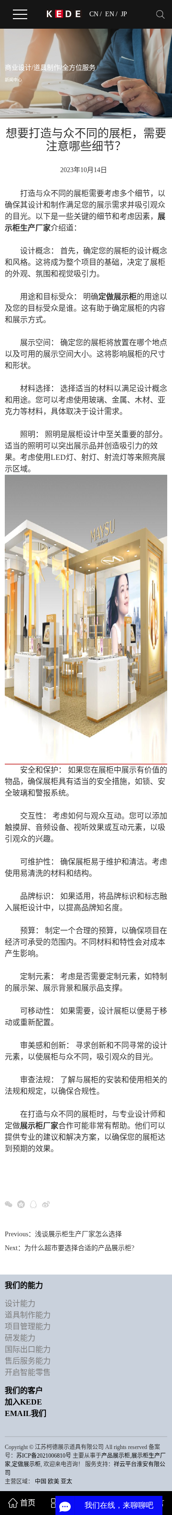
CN (93, 14)
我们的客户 (24, 1390)
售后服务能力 (28, 1361)
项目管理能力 (28, 1326)
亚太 (66, 1481)
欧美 (53, 1481)
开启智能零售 (28, 1372)
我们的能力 (24, 1285)
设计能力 (20, 1303)
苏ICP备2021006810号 (43, 1455)
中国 (40, 1481)
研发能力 (20, 1338)
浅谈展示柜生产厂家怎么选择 (78, 1234)
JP (124, 14)
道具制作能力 (28, 1315)
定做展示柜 (26, 1464)
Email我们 (25, 1413)
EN (109, 14)
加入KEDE (23, 1402)
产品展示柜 (115, 1455)
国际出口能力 (28, 1349)
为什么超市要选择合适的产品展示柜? (79, 1248)
